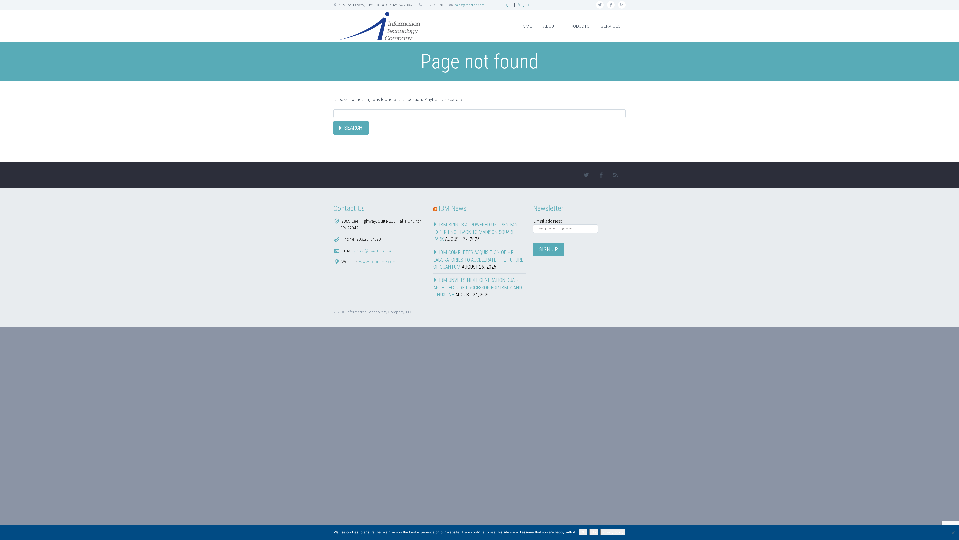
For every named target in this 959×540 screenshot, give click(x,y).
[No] (952, 532)
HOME (526, 26)
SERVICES (611, 26)
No (593, 532)
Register (524, 5)
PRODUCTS (579, 26)
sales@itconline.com (469, 5)
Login (507, 5)
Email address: (547, 221)
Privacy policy (612, 532)
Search (353, 128)
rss (622, 5)
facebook (611, 5)
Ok (583, 532)
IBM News (453, 208)
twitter (600, 5)
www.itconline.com (378, 261)
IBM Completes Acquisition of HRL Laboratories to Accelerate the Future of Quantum (478, 260)
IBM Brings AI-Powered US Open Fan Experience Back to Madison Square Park (475, 232)
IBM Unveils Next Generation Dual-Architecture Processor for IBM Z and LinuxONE (477, 287)
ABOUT (550, 26)
